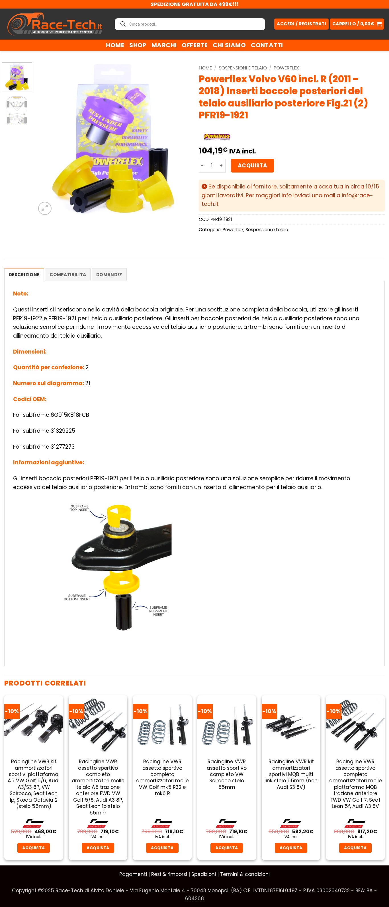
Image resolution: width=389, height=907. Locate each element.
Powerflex (286, 68)
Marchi (164, 45)
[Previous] (46, 139)
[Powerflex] (217, 137)
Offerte (195, 45)
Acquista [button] (33, 848)
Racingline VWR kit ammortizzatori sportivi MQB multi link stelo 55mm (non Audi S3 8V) (291, 774)
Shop (137, 45)
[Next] (180, 139)
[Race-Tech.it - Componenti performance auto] (54, 24)
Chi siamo (229, 45)
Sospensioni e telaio (243, 68)
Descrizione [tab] (24, 275)
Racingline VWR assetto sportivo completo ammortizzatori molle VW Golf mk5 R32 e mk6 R (162, 777)
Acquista (252, 165)
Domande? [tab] (109, 275)
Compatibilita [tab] (68, 275)
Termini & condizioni (245, 874)
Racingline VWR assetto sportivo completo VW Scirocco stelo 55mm (227, 774)
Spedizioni (203, 874)
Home (115, 45)
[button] (357, 24)
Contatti (267, 45)
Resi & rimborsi (169, 874)
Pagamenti (133, 874)
